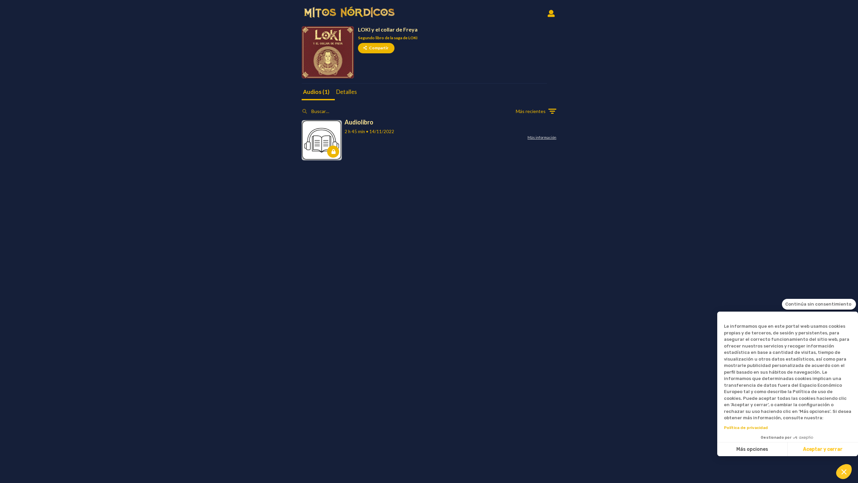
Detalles (346, 91)
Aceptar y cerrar (823, 449)
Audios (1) (316, 91)
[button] (844, 472)
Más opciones (752, 449)
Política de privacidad (746, 427)
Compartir (378, 47)
